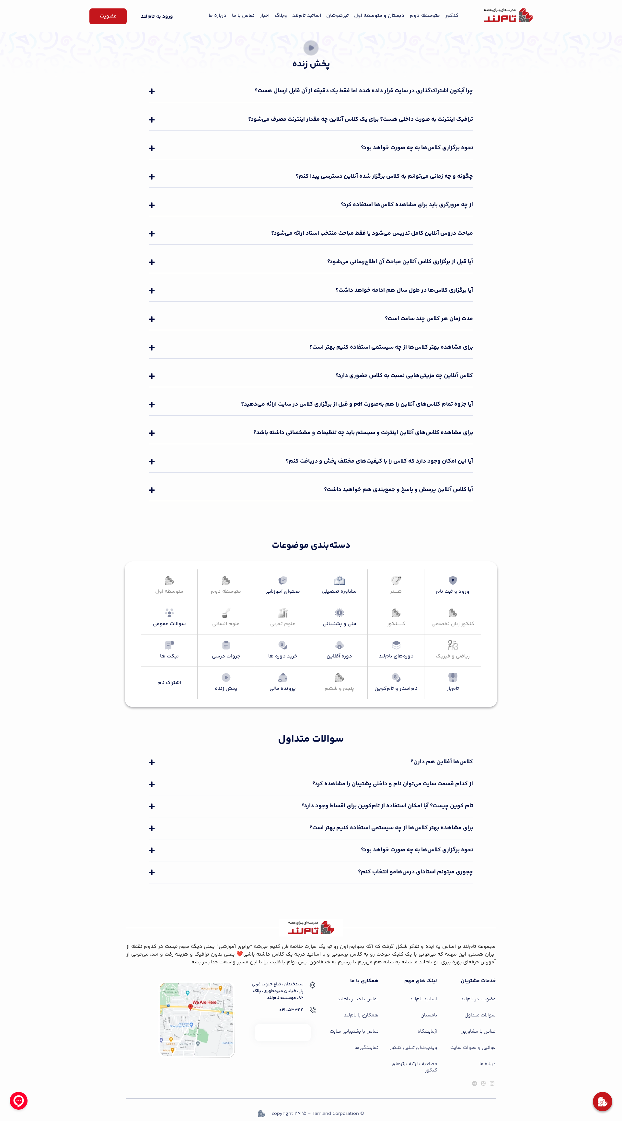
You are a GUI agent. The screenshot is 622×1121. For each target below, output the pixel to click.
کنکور (451, 16)
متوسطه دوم (425, 16)
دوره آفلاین (339, 656)
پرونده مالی (283, 689)
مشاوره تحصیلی (339, 592)
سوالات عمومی (169, 624)
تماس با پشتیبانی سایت (354, 1031)
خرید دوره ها (282, 656)
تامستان (428, 1015)
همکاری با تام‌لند (361, 1015)
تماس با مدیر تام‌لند (357, 999)
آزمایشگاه (427, 1031)
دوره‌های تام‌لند (396, 656)
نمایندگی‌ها (366, 1047)
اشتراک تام (169, 683)
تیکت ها (169, 656)
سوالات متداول (480, 1015)
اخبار (265, 16)
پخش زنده (226, 689)
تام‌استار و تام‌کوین (396, 689)
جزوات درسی (226, 656)
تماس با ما (243, 16)
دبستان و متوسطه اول (379, 16)
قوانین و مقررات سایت (473, 1047)
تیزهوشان (337, 16)
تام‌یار (453, 689)
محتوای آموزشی (282, 592)
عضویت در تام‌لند (478, 999)
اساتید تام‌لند (306, 16)
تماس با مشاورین (478, 1031)
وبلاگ (281, 16)
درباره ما (218, 16)
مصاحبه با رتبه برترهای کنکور (414, 1067)
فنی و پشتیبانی (339, 624)
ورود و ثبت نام (452, 592)
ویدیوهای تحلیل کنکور (413, 1047)
